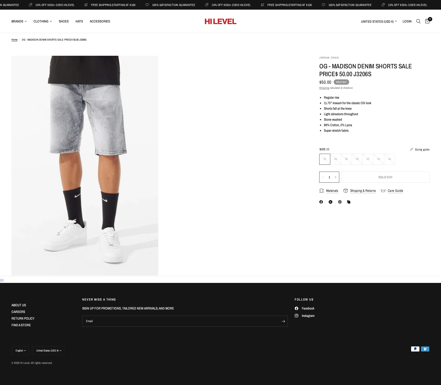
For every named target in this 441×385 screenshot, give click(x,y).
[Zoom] (148, 65)
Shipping (324, 88)
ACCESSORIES (100, 21)
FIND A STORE (21, 325)
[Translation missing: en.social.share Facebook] (322, 202)
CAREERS (18, 311)
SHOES (64, 21)
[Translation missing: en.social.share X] (331, 202)
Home (14, 40)
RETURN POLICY (22, 318)
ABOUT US (18, 305)
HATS (79, 21)
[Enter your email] (283, 321)
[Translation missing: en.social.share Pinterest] (341, 202)
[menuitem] (20, 21)
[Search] (418, 21)
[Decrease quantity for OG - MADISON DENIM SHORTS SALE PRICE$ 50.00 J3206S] (322, 177)
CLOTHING (41, 21)
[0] (426, 21)
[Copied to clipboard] (349, 202)
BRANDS (17, 21)
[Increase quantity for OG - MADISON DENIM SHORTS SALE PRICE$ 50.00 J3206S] (335, 177)
